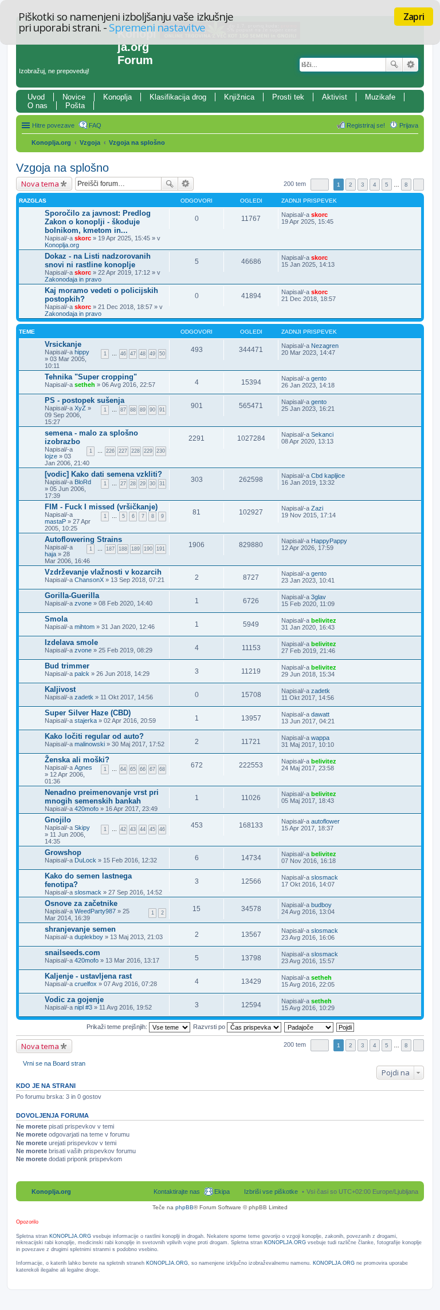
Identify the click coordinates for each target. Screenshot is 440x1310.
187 (110, 549)
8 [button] (406, 184)
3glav (318, 596)
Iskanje (394, 65)
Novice (73, 97)
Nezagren (325, 345)
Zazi (317, 508)
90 (152, 410)
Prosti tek (288, 97)
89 (143, 410)
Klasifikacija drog (178, 97)
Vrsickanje (63, 344)
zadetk (83, 697)
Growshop (63, 852)
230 (160, 451)
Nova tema (40, 184)
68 (162, 769)
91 (162, 410)
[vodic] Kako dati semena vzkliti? (103, 474)
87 (123, 410)
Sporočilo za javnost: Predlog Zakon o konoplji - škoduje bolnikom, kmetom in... (98, 222)
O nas (38, 105)
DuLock (85, 860)
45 (152, 829)
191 (160, 549)
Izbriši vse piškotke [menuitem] (271, 1191)
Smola (56, 619)
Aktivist (334, 97)
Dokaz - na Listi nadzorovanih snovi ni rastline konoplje (98, 260)
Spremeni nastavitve (157, 27)
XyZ (80, 408)
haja (50, 554)
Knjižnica (239, 97)
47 (133, 354)
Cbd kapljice (328, 475)
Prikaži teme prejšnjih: (118, 1026)
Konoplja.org (51, 142)
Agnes (83, 767)
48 (143, 354)
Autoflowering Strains (83, 539)
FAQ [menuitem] (95, 125)
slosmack (87, 892)
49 (152, 354)
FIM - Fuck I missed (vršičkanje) (101, 506)
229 (148, 451)
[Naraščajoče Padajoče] (309, 1026)
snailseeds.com (72, 952)
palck (81, 673)
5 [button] (386, 184)
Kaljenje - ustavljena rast (88, 976)
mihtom (84, 626)
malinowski (89, 744)
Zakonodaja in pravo (73, 279)
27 (123, 483)
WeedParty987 (95, 911)
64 (123, 769)
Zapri (413, 16)
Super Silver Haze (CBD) (88, 713)
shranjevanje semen (80, 929)
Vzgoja (90, 142)
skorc (82, 238)
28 (133, 483)
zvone (83, 603)
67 (152, 769)
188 (123, 549)
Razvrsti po (210, 1026)
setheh (84, 384)
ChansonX (89, 579)
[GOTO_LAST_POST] (332, 214)
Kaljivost (60, 689)
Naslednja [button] (418, 185)
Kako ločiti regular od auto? (94, 736)
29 (143, 483)
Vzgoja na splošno (137, 142)
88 (133, 410)
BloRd (82, 481)
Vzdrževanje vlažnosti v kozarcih (103, 572)
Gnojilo (58, 820)
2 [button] (350, 184)
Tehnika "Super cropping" (91, 377)
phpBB (184, 1207)
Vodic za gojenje (74, 999)
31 (162, 483)
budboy (321, 904)
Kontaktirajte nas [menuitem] (177, 1191)
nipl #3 (83, 1007)
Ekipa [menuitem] (222, 1191)
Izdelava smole (71, 642)
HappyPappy (329, 540)
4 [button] (374, 184)
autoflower (325, 821)
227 (123, 451)
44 (143, 829)
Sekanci (322, 434)
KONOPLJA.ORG (70, 1236)
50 (162, 354)
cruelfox (85, 983)
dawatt (320, 714)
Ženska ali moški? (77, 759)
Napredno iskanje (410, 65)
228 (135, 451)
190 (148, 549)
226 (110, 451)
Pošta (75, 105)
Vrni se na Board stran (54, 1063)
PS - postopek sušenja (84, 400)
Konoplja (117, 97)
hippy (81, 352)
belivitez (323, 620)
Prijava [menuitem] (408, 125)
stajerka (85, 720)
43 (133, 829)
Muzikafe (380, 97)
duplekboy (88, 936)
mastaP (55, 521)
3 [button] (362, 184)
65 (133, 769)
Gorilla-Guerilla (72, 595)
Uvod (36, 97)
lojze (51, 456)
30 (152, 483)
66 (143, 769)
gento (319, 378)
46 (123, 354)
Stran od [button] (320, 185)
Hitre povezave (53, 125)
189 (135, 549)
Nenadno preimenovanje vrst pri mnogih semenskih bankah (102, 796)
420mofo (86, 808)
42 (123, 829)
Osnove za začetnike (81, 903)
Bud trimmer (67, 666)
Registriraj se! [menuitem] (366, 125)
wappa (320, 737)
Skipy (82, 827)
